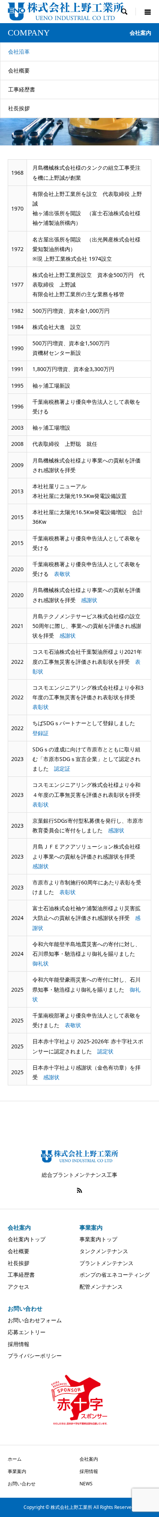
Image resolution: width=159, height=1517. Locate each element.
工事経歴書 (21, 89)
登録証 (40, 733)
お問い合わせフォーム (35, 1320)
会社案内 (89, 1459)
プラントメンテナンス (107, 1263)
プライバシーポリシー (35, 1355)
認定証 (62, 768)
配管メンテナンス (101, 1286)
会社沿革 (19, 51)
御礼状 (40, 963)
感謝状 (89, 600)
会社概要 (19, 70)
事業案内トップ (98, 1239)
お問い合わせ (22, 1483)
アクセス (18, 1286)
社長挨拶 (19, 108)
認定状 (105, 1051)
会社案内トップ (27, 1239)
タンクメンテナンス (104, 1251)
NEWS (86, 1483)
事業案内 (17, 1471)
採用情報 (18, 1344)
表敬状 (62, 573)
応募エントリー (27, 1332)
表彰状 (40, 706)
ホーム (15, 1459)
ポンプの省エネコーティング (115, 1274)
